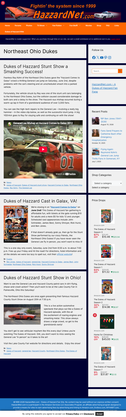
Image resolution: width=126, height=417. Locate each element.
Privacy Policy (72, 414)
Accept (99, 414)
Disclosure (89, 414)
